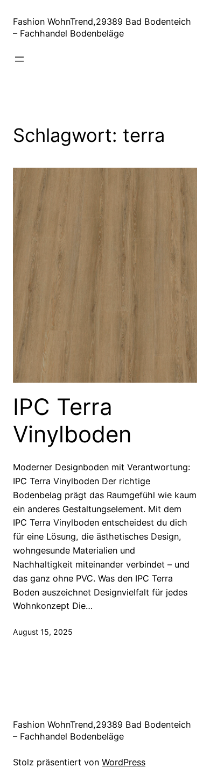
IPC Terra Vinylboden (72, 420)
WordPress (123, 762)
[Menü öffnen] (19, 59)
